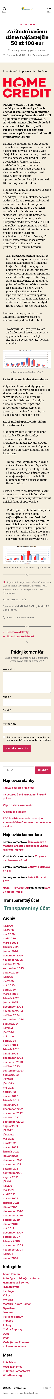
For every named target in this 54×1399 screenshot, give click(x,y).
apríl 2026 (9, 938)
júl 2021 (8, 1181)
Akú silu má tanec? (14, 811)
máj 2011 (8, 1228)
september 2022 (13, 1121)
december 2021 (13, 1160)
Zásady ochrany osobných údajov (20, 1393)
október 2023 (11, 1066)
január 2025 (10, 1002)
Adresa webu (9, 724)
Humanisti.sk (19, 1387)
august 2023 (11, 1074)
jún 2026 (8, 929)
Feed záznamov (12, 1366)
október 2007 (11, 1236)
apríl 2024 (9, 1040)
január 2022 (10, 1155)
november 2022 (13, 1113)
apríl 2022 (9, 1143)
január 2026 (10, 951)
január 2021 (10, 1206)
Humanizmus (11, 1286)
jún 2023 (8, 1083)
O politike (9, 1308)
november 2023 (13, 1062)
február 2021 (11, 1202)
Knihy (6, 1295)
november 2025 (13, 959)
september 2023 (13, 1070)
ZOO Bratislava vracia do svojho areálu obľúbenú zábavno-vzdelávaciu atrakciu (27, 822)
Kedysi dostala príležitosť (18, 787)
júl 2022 (8, 1130)
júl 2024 (8, 1027)
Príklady (8, 1320)
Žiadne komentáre (41, 55)
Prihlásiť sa (10, 1362)
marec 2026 (10, 942)
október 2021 (11, 1168)
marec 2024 (10, 1045)
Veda (6, 1337)
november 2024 (13, 1010)
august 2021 (10, 1177)
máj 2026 (9, 934)
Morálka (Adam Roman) (17, 1303)
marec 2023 (10, 1096)
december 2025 (13, 955)
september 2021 (13, 1172)
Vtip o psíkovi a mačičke (18, 805)
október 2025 (11, 964)
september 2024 (13, 1019)
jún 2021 (8, 1185)
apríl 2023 (9, 1091)
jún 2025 (8, 981)
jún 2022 (8, 1134)
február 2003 (11, 1241)
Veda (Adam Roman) (16, 1342)
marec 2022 (10, 1147)
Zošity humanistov (14, 1346)
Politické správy (13, 1316)
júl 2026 (8, 925)
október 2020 (11, 1219)
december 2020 (13, 1211)
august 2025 (11, 972)
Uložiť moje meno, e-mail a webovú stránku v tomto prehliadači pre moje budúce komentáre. (28, 738)
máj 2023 (9, 1087)
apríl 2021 (9, 1194)
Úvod (6, 1333)
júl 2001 (8, 1253)
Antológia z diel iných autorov (21, 1278)
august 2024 (11, 1023)
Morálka (8, 1299)
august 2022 (11, 1126)
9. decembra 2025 (16, 55)
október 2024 (11, 1015)
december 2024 (13, 1006)
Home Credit (13, 617)
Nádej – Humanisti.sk (16, 887)
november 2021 (12, 1164)
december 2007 (13, 1232)
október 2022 (11, 1117)
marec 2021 (10, 1198)
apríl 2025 (9, 989)
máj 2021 (8, 1189)
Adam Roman (11, 1274)
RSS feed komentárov (16, 1370)
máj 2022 (9, 1138)
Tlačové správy (27, 24)
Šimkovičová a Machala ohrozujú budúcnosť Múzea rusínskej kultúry (25, 846)
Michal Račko (27, 617)
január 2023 (10, 1104)
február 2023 (11, 1100)
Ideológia (9, 1291)
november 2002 (13, 1245)
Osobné (7, 1312)
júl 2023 (8, 1079)
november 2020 (13, 1215)
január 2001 (10, 1258)
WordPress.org (12, 1375)
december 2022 (13, 1108)
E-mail (7, 710)
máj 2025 (9, 985)
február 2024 (11, 1049)
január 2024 (10, 1053)
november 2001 (13, 1249)
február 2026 (11, 947)
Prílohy (7, 1325)
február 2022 (11, 1151)
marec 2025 (10, 993)
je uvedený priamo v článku (32, 50)
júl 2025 (8, 976)
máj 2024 (9, 1036)
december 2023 (13, 1057)
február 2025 (11, 998)
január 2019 (10, 1224)
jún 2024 (8, 1032)
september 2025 (13, 968)
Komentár (9, 669)
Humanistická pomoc (16, 1282)
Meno (7, 697)
